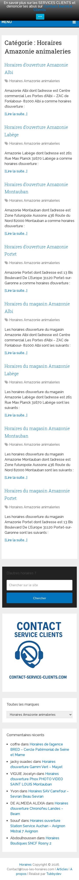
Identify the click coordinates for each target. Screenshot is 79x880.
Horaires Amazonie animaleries (34, 81)
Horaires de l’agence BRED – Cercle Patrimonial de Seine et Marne (39, 749)
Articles (62, 869)
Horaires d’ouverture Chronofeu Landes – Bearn (39, 808)
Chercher (39, 598)
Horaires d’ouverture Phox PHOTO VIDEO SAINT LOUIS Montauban (36, 779)
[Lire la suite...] (16, 114)
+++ (40, 16)
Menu (7, 22)
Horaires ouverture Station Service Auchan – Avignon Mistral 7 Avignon (37, 826)
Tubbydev (53, 874)
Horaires (25, 864)
